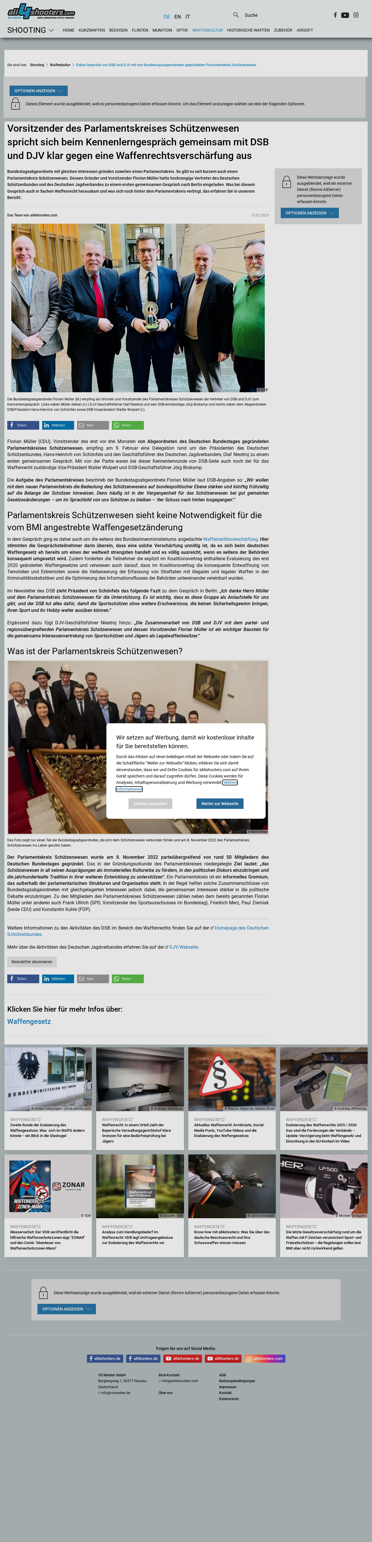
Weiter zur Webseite (220, 803)
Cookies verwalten (150, 803)
